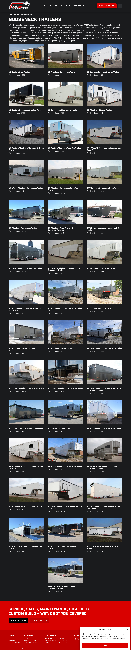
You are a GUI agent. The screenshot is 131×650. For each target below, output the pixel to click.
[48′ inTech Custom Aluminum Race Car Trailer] (26, 530)
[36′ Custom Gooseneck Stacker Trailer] (26, 94)
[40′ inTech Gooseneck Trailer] (104, 292)
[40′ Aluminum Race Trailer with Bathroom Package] (65, 212)
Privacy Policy (63, 642)
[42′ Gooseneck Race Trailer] (65, 412)
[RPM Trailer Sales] (19, 5)
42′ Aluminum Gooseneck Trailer (62, 348)
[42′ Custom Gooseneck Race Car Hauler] (26, 412)
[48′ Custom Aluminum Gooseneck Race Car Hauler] (65, 490)
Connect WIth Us (39, 620)
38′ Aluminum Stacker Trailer (99, 110)
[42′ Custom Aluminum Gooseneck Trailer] (104, 332)
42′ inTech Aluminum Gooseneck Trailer (104, 428)
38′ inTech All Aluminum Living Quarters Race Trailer (104, 149)
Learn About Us (50, 635)
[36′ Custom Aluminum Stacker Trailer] (104, 56)
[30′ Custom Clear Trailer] (26, 56)
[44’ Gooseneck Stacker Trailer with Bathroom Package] (104, 450)
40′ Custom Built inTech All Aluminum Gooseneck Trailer (64, 269)
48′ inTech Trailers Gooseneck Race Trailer (102, 547)
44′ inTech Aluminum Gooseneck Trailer (65, 466)
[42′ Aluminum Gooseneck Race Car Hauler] (26, 332)
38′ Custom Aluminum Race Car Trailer (64, 148)
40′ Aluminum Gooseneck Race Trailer (103, 188)
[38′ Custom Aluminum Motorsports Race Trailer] (26, 132)
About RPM (79, 6)
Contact (47, 642)
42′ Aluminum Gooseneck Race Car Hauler (24, 349)
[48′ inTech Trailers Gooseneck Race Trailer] (104, 530)
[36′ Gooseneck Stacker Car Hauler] (65, 94)
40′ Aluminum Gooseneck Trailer (23, 228)
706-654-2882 (32, 640)
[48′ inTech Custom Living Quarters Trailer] (65, 530)
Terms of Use (63, 640)
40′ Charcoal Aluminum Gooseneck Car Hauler (104, 229)
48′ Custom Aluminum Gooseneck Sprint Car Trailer (104, 507)
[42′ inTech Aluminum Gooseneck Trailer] (104, 412)
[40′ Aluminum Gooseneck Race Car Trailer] (65, 172)
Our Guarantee (49, 638)
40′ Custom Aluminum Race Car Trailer (25, 268)
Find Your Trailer (18, 620)
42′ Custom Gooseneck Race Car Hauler (26, 428)
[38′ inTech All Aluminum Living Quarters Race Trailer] (104, 132)
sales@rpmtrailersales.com (32, 638)
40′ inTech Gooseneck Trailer (99, 308)
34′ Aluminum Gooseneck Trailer (62, 72)
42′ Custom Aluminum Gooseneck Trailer (104, 348)
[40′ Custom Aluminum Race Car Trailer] (26, 252)
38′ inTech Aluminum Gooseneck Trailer (26, 188)
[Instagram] (78, 638)
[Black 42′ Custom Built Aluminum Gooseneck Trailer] (65, 570)
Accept (105, 645)
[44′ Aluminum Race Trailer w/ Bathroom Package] (26, 450)
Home (10, 15)
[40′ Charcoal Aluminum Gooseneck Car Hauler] (104, 212)
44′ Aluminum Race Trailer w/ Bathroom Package (26, 467)
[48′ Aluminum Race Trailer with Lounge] (26, 490)
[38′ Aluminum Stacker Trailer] (104, 94)
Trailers (47, 6)
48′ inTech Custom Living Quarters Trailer (62, 547)
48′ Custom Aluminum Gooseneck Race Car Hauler (65, 507)
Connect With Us (106, 6)
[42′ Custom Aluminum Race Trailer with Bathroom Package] (104, 372)
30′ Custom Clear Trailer (19, 72)
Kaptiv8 (35, 648)
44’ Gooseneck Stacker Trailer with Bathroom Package (102, 467)
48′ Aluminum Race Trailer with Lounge (25, 506)
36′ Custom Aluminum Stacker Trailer (103, 72)
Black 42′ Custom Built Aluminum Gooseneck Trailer (62, 587)
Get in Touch (28, 635)
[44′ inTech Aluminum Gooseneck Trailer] (65, 450)
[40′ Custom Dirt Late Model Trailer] (104, 252)
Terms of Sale (63, 638)
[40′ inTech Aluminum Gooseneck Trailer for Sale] (65, 292)
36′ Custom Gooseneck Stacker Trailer (25, 110)
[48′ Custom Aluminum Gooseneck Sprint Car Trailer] (104, 490)
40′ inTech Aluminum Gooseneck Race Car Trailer (25, 309)
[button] (127, 629)
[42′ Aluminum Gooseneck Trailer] (65, 332)
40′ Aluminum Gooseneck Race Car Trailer (63, 189)
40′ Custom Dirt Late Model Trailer (102, 268)
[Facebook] (75, 638)
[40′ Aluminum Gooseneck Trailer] (26, 212)
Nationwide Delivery (50, 640)
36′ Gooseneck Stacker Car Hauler (62, 110)
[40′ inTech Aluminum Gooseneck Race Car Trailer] (26, 292)
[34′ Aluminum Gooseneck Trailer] (65, 56)
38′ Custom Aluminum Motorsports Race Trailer (26, 149)
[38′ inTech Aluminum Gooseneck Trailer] (26, 172)
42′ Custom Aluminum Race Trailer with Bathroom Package (104, 389)
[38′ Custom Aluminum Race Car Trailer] (65, 132)
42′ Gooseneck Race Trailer (59, 428)
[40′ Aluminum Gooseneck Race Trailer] (104, 172)
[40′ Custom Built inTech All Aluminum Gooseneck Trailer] (65, 252)
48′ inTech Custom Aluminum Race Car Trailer (25, 547)
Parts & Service (62, 6)
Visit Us (11, 635)
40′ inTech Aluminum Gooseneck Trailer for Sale (65, 309)
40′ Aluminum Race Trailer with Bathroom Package (61, 229)
